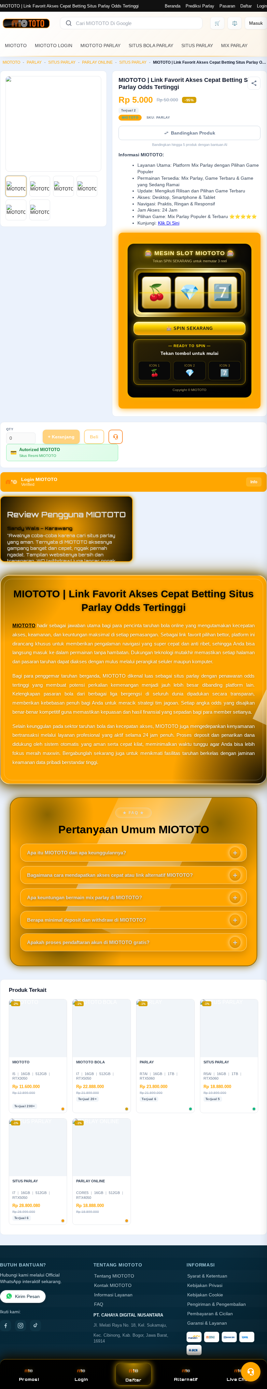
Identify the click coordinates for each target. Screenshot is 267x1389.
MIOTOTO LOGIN (53, 45)
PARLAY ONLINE (97, 62)
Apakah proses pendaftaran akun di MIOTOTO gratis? (88, 942)
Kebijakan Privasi (204, 1285)
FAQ (98, 1304)
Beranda (172, 6)
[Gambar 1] (16, 186)
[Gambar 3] (63, 186)
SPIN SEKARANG (189, 328)
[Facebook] (5, 1325)
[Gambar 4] (87, 186)
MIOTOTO (16, 45)
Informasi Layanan (113, 1294)
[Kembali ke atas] (253, 1356)
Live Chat (238, 1379)
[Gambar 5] (16, 210)
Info (253, 482)
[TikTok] (35, 1325)
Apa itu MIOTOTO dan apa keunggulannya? (76, 852)
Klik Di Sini (168, 223)
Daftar (246, 6)
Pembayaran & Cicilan (210, 1313)
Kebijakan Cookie (205, 1294)
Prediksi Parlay (200, 6)
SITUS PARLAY (197, 45)
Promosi (29, 1379)
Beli (94, 436)
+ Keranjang (61, 436)
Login (262, 6)
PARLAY (34, 62)
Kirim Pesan (27, 1296)
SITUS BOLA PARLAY (151, 45)
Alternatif (186, 1379)
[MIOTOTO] (26, 23)
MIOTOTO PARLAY (100, 45)
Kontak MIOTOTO (113, 1285)
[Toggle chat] (250, 1372)
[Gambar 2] (39, 186)
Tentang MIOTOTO (114, 1276)
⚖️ (234, 23)
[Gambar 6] (39, 210)
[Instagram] (20, 1325)
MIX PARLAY (234, 45)
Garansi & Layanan (207, 1323)
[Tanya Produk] (115, 437)
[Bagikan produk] (253, 83)
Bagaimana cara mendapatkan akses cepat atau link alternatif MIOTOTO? (110, 875)
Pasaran (227, 6)
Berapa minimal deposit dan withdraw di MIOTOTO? (86, 920)
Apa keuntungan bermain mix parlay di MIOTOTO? (84, 897)
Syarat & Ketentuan (207, 1276)
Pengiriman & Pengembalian (216, 1304)
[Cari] (68, 23)
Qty (10, 429)
